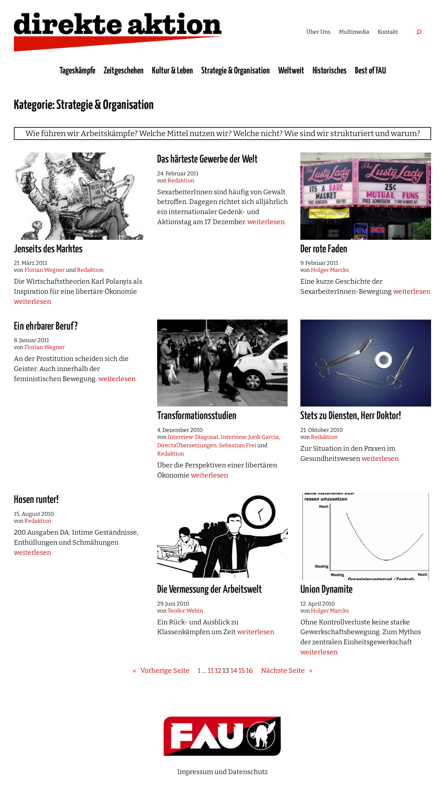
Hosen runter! (36, 500)
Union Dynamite (326, 589)
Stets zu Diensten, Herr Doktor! (350, 416)
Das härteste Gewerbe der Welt (207, 159)
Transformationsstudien (196, 416)
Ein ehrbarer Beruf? (46, 326)
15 (241, 671)
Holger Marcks (330, 270)
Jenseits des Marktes (48, 249)
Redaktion (90, 270)
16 (249, 671)
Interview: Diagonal (193, 437)
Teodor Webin (185, 610)
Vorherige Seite (161, 671)
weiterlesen (32, 302)
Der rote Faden (323, 249)
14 (233, 671)
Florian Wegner (44, 270)
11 (210, 671)
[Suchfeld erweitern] (418, 31)
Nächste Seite (287, 671)
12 (218, 671)
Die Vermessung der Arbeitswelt (209, 589)
